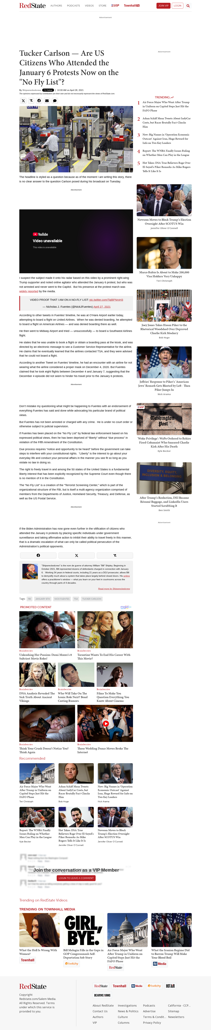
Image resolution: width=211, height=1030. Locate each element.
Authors (56, 5)
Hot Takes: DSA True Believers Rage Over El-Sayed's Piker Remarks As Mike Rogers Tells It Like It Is (76, 835)
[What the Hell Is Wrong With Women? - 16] (39, 930)
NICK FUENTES (62, 599)
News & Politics (128, 1011)
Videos (89, 5)
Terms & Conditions (155, 1017)
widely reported (28, 291)
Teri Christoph (26, 801)
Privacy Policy (152, 1022)
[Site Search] (188, 6)
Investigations (127, 1005)
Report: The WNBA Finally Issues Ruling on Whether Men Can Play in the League (35, 833)
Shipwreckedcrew (31, 90)
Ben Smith (164, 510)
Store (102, 5)
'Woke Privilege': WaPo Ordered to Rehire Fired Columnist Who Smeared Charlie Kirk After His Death (164, 442)
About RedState (103, 1005)
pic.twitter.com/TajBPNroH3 (106, 299)
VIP (95, 1022)
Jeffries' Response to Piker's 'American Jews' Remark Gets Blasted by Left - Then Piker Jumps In (164, 385)
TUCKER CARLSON (91, 599)
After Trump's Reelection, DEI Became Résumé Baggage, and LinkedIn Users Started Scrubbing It (164, 501)
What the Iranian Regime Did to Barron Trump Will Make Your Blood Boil (170, 954)
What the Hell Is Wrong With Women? (38, 952)
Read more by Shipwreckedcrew (114, 588)
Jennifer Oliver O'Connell (71, 845)
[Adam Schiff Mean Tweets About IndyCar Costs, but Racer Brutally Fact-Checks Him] (76, 773)
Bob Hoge (64, 801)
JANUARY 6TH (43, 599)
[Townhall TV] (132, 6)
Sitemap (173, 1011)
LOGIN (177, 5)
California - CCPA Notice (180, 1005)
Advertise (149, 1011)
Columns (123, 1022)
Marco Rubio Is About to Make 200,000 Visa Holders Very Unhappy (164, 274)
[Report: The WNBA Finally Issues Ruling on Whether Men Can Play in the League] (37, 816)
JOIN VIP (163, 5)
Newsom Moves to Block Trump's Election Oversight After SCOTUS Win (113, 833)
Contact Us (100, 1011)
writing (126, 576)
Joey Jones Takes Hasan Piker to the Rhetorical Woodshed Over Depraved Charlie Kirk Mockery (164, 329)
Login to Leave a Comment (76, 878)
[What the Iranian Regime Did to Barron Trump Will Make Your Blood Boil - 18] (171, 930)
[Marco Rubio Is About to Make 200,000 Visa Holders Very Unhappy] (164, 252)
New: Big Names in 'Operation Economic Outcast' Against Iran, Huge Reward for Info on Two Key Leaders (115, 791)
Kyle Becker (25, 842)
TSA (76, 599)
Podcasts (73, 5)
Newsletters (176, 1017)
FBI (29, 599)
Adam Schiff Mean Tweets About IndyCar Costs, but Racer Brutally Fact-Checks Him (74, 791)
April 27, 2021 (102, 306)
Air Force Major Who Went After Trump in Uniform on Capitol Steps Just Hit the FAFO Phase (35, 791)
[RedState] (32, 6)
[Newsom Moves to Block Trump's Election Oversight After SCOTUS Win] (115, 816)
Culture (123, 1017)
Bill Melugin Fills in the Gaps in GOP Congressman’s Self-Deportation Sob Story (83, 954)
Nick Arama (103, 801)
